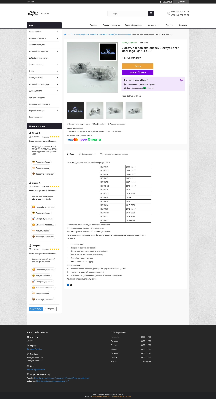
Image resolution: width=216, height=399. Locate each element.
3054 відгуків (167, 2)
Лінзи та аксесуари (37, 45)
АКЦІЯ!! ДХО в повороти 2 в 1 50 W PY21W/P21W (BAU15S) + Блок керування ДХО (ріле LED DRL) (44, 150)
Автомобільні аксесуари (39, 84)
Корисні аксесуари (36, 111)
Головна (93, 25)
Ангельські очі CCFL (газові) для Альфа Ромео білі (43, 260)
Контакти (183, 25)
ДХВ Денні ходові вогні (38, 58)
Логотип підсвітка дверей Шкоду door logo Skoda (42, 197)
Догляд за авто (35, 91)
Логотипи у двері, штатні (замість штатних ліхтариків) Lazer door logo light (101, 34)
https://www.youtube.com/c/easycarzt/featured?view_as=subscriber (62, 378)
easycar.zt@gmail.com (36, 370)
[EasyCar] (33, 13)
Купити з (133, 73)
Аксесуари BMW (35, 78)
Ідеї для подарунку (37, 97)
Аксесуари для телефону (39, 104)
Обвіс (31, 71)
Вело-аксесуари (35, 117)
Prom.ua (120, 394)
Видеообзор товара (133, 25)
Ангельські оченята (37, 38)
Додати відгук (36, 309)
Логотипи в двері (36, 65)
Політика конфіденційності (121, 396)
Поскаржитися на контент (101, 396)
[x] (71, 285)
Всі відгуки (50, 309)
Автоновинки (154, 25)
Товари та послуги (111, 25)
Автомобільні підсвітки (38, 51)
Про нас (169, 25)
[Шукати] (151, 13)
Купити (138, 66)
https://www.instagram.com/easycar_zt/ (52, 381)
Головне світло (35, 32)
